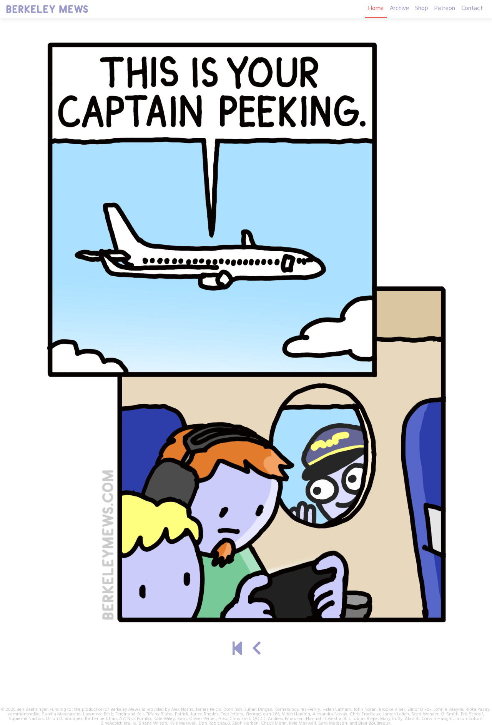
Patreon (444, 8)
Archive (399, 8)
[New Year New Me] (256, 649)
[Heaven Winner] (237, 649)
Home (376, 8)
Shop (421, 8)
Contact (472, 8)
